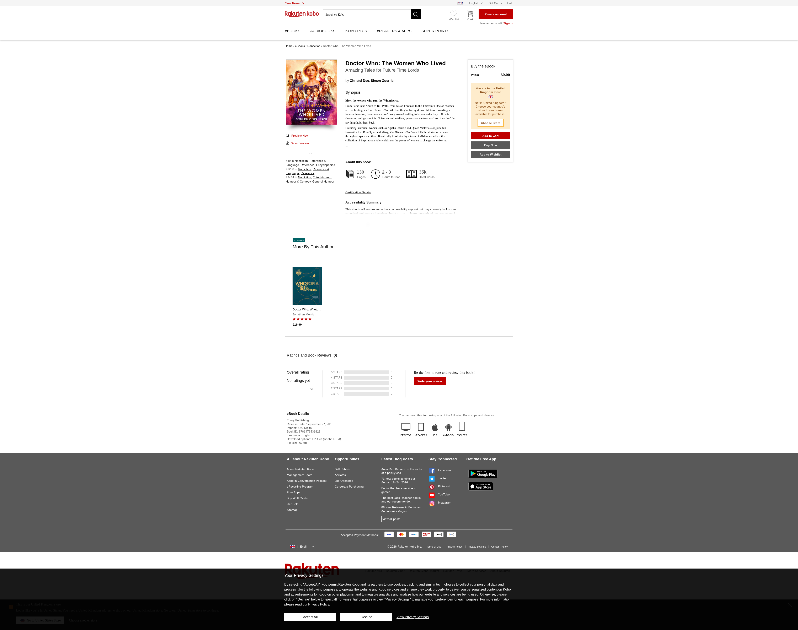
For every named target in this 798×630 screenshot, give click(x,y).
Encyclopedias (325, 165)
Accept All (310, 617)
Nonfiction (301, 160)
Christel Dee (359, 80)
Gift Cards (495, 3)
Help (510, 3)
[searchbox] (372, 14)
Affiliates (340, 475)
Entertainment (322, 177)
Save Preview (300, 143)
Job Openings (344, 480)
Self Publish (342, 469)
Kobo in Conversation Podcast (306, 480)
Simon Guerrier (383, 80)
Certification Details (358, 192)
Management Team (299, 475)
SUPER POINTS (435, 31)
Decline (366, 617)
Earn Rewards (294, 3)
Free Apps (293, 492)
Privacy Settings (477, 546)
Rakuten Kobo (302, 14)
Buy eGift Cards (297, 498)
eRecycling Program (300, 486)
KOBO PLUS (356, 31)
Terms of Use (433, 546)
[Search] (416, 14)
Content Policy (499, 546)
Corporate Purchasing (349, 486)
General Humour (323, 181)
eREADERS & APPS (395, 31)
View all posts (391, 519)
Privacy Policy (454, 546)
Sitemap (292, 509)
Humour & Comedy (298, 181)
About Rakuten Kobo (300, 469)
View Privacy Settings (413, 617)
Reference (307, 165)
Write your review (429, 381)
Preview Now (299, 135)
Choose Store (490, 123)
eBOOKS (293, 31)
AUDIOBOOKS (323, 31)
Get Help (292, 504)
